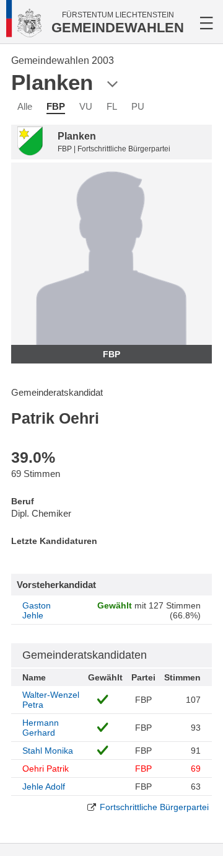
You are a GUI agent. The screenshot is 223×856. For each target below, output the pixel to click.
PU (137, 106)
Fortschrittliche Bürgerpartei (154, 807)
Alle (24, 106)
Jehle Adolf (43, 786)
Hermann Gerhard (40, 728)
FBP (55, 106)
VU (85, 106)
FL (112, 106)
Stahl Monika (47, 751)
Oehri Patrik (45, 769)
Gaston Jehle (36, 610)
